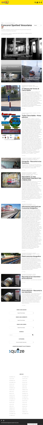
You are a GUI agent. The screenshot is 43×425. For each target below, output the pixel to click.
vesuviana (35, 159)
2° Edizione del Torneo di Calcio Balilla (30, 89)
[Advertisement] (21, 14)
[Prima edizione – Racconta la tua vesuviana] (11, 295)
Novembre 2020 (12, 413)
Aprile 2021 (11, 406)
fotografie (24, 159)
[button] (35, 2)
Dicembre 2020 (12, 411)
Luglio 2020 (24, 380)
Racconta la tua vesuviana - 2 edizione (29, 173)
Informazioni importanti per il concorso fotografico (31, 207)
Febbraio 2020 (25, 389)
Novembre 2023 (12, 382)
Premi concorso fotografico (31, 256)
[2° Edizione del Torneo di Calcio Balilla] (11, 98)
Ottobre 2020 (12, 415)
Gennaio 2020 (25, 391)
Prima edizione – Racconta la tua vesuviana (32, 291)
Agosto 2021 (11, 402)
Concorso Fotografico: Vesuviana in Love (8, 78)
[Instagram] (3, 420)
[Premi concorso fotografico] (11, 258)
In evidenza (34, 172)
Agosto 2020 (24, 378)
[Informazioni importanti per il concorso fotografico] (11, 211)
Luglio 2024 (11, 378)
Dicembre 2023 (12, 380)
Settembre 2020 (25, 376)
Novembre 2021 (12, 398)
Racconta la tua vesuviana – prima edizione (31, 277)
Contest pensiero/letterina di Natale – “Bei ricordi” (17, 56)
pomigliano (30, 86)
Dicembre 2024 (12, 376)
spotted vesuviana (11, 30)
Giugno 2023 (11, 384)
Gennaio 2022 (12, 395)
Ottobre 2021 (12, 400)
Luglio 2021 (11, 404)
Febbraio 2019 (25, 411)
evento (32, 174)
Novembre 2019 (25, 395)
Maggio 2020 (24, 384)
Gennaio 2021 (12, 409)
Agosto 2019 (24, 400)
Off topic (34, 253)
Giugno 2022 (11, 389)
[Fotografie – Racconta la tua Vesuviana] (11, 163)
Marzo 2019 (24, 409)
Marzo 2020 (24, 387)
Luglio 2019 (24, 402)
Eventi (34, 85)
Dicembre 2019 (25, 393)
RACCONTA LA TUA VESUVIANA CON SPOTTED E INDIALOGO (31, 178)
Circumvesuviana (25, 86)
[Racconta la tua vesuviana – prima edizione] (11, 280)
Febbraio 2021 (12, 408)
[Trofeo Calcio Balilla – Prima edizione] (11, 126)
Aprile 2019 (24, 408)
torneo (23, 87)
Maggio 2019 (24, 406)
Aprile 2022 (11, 391)
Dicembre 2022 (12, 387)
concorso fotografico (26, 174)
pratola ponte (35, 86)
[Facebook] (1, 420)
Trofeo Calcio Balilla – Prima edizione (31, 116)
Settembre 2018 (25, 413)
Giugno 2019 (24, 404)
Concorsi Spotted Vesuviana (27, 85)
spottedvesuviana (29, 159)
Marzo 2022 (11, 393)
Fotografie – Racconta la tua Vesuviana (31, 162)
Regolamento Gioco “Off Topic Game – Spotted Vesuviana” (31, 78)
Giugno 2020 (24, 382)
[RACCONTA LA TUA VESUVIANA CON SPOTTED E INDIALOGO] (11, 180)
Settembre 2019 (25, 398)
